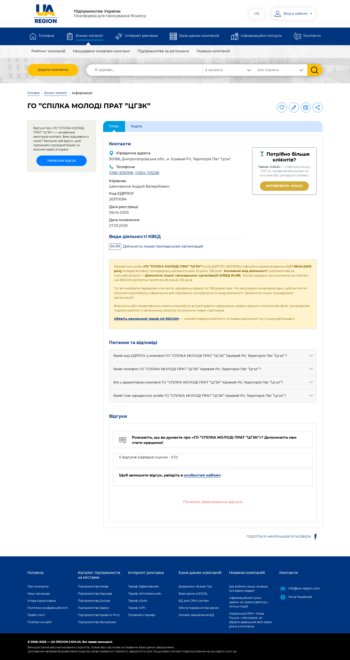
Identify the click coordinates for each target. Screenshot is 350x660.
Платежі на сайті (39, 622)
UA (256, 13)
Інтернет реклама (141, 36)
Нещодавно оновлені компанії (101, 51)
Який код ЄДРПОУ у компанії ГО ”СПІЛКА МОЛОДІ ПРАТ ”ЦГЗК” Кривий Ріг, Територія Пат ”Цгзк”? (200, 356)
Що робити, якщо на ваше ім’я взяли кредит (248, 588)
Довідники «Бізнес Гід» (195, 586)
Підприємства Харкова (95, 593)
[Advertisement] (61, 247)
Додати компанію (53, 70)
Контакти (312, 36)
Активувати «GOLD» (284, 186)
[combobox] (281, 70)
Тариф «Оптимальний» (145, 593)
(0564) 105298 (147, 173)
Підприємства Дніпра (94, 600)
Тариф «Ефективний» (143, 586)
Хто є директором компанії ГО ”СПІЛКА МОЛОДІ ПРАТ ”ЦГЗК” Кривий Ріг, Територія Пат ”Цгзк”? (198, 382)
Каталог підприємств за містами (99, 575)
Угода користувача (41, 600)
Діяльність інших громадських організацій (156, 246)
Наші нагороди (38, 593)
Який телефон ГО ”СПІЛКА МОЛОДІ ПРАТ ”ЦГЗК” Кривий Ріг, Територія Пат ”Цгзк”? (187, 369)
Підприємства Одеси (93, 608)
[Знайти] (314, 70)
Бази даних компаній (199, 36)
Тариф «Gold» (138, 600)
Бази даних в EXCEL (193, 593)
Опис (114, 126)
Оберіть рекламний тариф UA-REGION (146, 318)
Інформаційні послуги (261, 36)
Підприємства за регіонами (163, 51)
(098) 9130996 (121, 173)
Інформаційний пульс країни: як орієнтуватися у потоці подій (248, 602)
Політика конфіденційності (47, 608)
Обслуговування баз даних (199, 608)
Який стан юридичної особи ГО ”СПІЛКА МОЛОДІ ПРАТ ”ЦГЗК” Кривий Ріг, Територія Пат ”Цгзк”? (199, 396)
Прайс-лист (36, 615)
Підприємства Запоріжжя (97, 622)
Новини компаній (213, 51)
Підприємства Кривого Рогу (99, 615)
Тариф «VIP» (137, 608)
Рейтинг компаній (48, 51)
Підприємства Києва (93, 586)
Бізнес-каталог (89, 36)
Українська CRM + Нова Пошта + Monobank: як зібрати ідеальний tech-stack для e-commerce (250, 620)
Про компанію (38, 586)
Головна (46, 36)
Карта (136, 126)
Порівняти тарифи (141, 615)
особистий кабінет (202, 475)
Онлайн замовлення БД (196, 615)
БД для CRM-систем (194, 600)
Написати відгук (61, 160)
